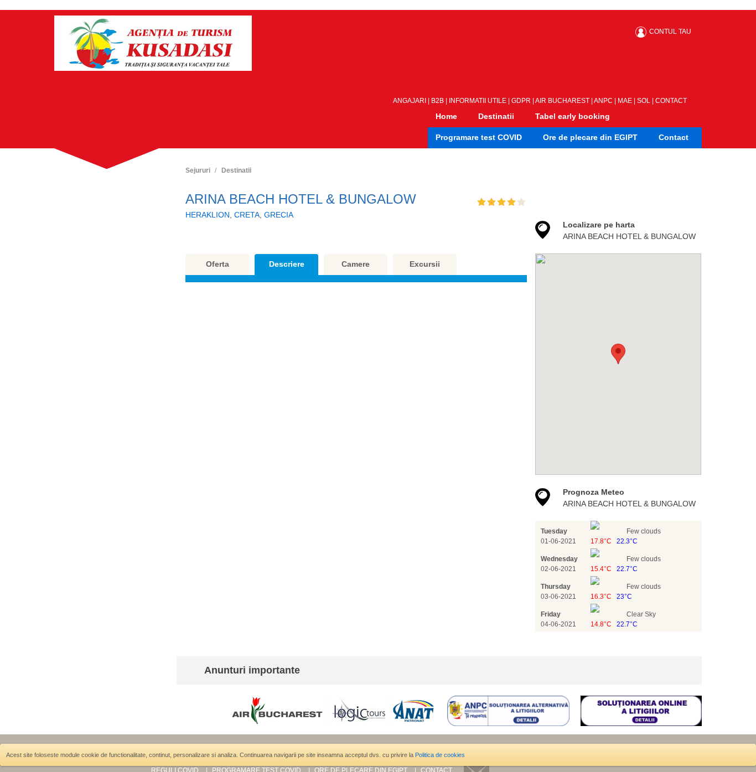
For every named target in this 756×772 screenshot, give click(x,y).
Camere (355, 264)
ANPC (603, 101)
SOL (643, 101)
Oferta (217, 264)
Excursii (425, 264)
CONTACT (671, 101)
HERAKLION (207, 214)
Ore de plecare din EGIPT (590, 137)
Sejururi (197, 170)
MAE (625, 101)
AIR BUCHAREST (562, 101)
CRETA (247, 214)
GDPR (521, 101)
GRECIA (278, 214)
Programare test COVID (479, 137)
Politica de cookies (440, 755)
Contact (673, 137)
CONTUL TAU (670, 31)
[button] (618, 354)
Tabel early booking (572, 116)
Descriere (286, 264)
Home (446, 116)
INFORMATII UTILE (477, 101)
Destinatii (496, 116)
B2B (437, 101)
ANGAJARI (409, 101)
